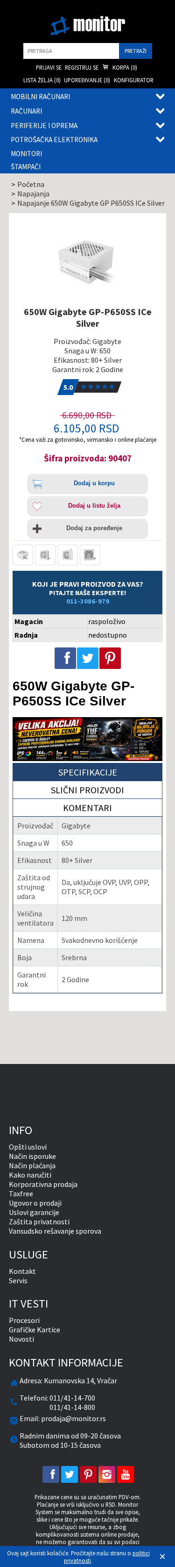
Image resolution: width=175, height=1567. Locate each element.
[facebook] (50, 1474)
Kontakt (22, 1271)
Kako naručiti (30, 1174)
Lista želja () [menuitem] (42, 80)
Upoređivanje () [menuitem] (87, 80)
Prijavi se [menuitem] (49, 67)
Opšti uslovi (28, 1146)
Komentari (87, 807)
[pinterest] (88, 1474)
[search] (71, 51)
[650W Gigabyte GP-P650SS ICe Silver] (88, 261)
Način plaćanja (32, 1165)
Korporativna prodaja (43, 1184)
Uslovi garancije (34, 1212)
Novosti (21, 1339)
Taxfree (21, 1193)
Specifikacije (87, 772)
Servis (18, 1280)
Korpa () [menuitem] (124, 67)
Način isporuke (32, 1156)
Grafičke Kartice (34, 1329)
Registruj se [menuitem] (81, 67)
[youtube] (125, 1474)
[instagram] (106, 1474)
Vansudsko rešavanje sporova (55, 1231)
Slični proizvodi (87, 790)
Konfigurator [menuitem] (134, 80)
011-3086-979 (87, 601)
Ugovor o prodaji (35, 1203)
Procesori (24, 1320)
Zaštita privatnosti (39, 1221)
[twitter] (69, 1474)
